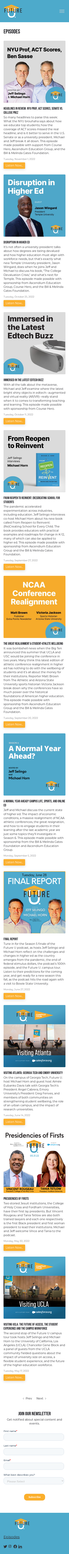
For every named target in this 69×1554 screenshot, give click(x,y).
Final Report (11, 939)
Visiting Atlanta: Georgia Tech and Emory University (33, 1073)
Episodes (12, 1537)
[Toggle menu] (61, 11)
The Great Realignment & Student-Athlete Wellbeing (33, 643)
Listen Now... (14, 165)
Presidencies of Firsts (16, 1198)
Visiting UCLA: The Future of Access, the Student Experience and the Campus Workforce (31, 1326)
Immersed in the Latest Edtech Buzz (24, 380)
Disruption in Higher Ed (17, 242)
